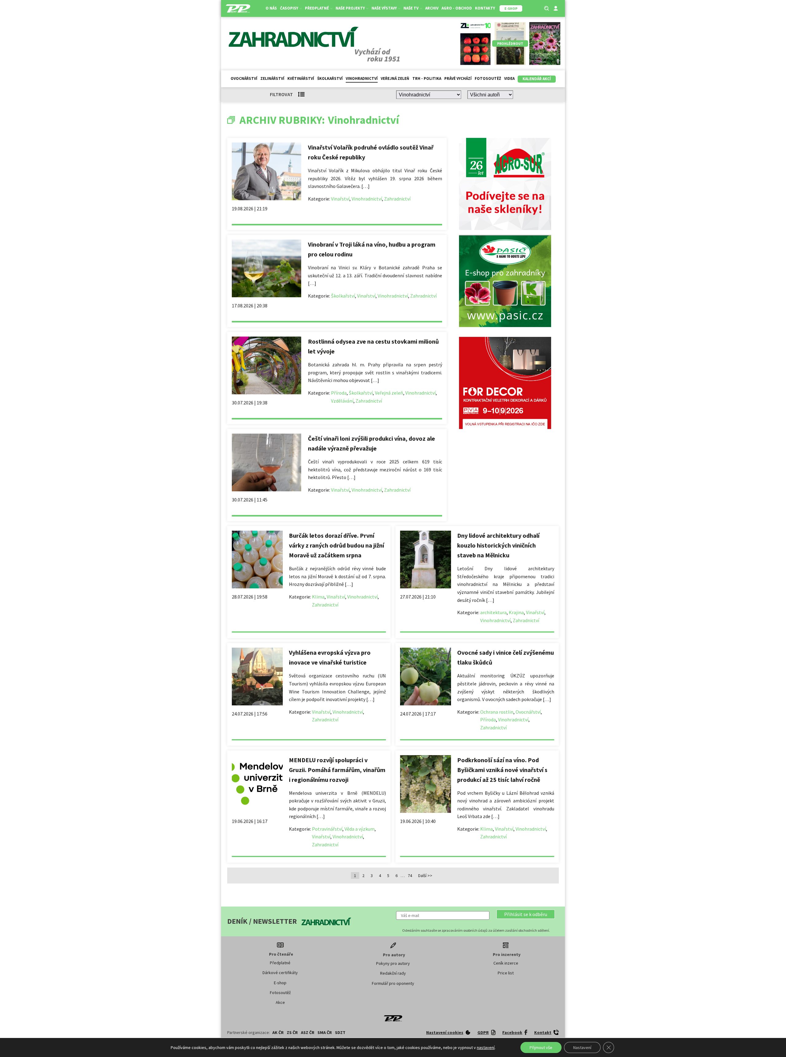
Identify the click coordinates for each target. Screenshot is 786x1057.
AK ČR (278, 1032)
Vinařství (340, 199)
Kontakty (485, 8)
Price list (506, 973)
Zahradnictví (397, 199)
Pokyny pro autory (393, 963)
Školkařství (330, 78)
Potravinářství (327, 829)
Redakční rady (393, 973)
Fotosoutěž (488, 78)
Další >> (425, 875)
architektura (493, 612)
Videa (509, 78)
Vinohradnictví (362, 78)
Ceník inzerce (505, 963)
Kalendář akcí (537, 78)
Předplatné (280, 962)
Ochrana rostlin (496, 712)
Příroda (339, 393)
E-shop (280, 982)
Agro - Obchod (457, 8)
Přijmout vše (541, 1047)
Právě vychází (458, 78)
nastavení (486, 1047)
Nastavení (582, 1047)
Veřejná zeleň (395, 78)
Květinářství (300, 78)
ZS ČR (292, 1032)
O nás (271, 8)
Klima (318, 597)
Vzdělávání (342, 401)
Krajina (516, 612)
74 (410, 875)
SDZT (340, 1032)
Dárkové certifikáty (280, 972)
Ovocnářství (244, 78)
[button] (525, 914)
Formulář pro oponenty (393, 983)
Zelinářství (272, 78)
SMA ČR (324, 1032)
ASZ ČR (307, 1032)
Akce (280, 1002)
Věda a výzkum (359, 829)
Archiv (431, 8)
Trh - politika (426, 78)
